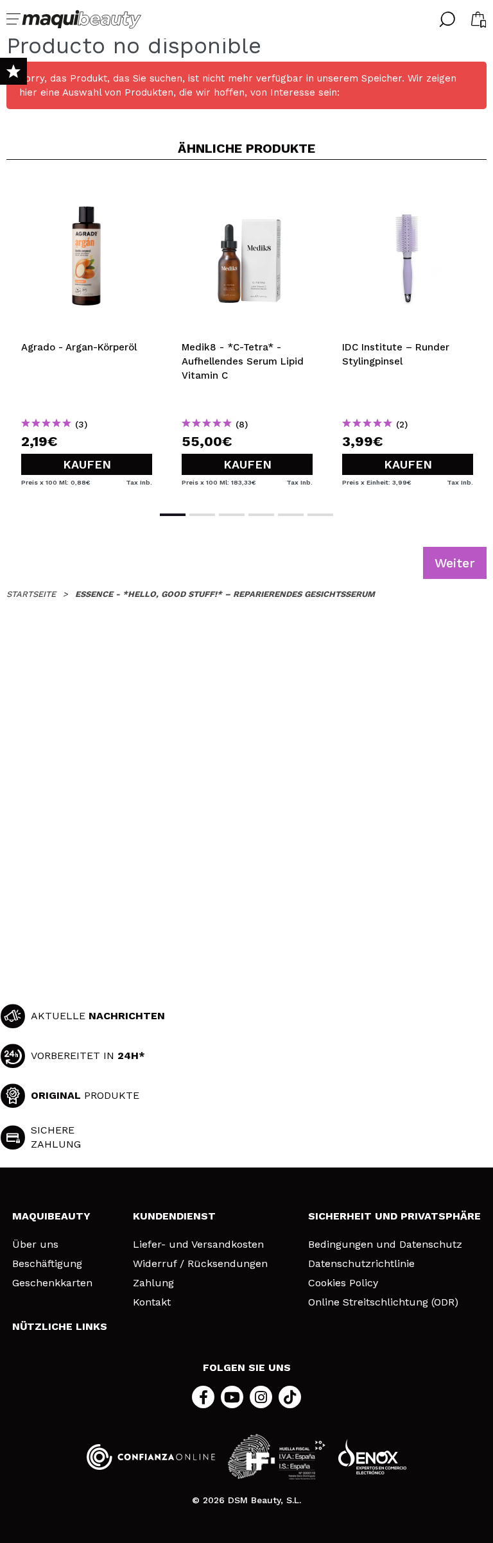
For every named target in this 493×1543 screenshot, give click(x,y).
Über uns (35, 1244)
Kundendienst (174, 1216)
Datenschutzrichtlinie (361, 1264)
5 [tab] (291, 514)
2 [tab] (202, 514)
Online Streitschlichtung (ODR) (383, 1302)
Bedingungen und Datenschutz (385, 1244)
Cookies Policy (343, 1283)
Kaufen (87, 464)
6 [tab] (320, 514)
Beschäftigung (47, 1264)
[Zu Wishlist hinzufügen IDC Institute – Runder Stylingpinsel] (407, 191)
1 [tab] (173, 514)
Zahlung (153, 1283)
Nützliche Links (59, 1326)
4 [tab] (261, 514)
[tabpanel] (86, 334)
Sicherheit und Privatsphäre (394, 1216)
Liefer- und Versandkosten (198, 1244)
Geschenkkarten (52, 1283)
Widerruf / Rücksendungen (200, 1264)
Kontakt (152, 1302)
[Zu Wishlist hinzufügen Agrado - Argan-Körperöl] (86, 191)
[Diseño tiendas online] (372, 1456)
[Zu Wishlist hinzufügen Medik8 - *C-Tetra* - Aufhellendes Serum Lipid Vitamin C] (247, 191)
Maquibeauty (51, 1216)
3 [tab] (232, 514)
